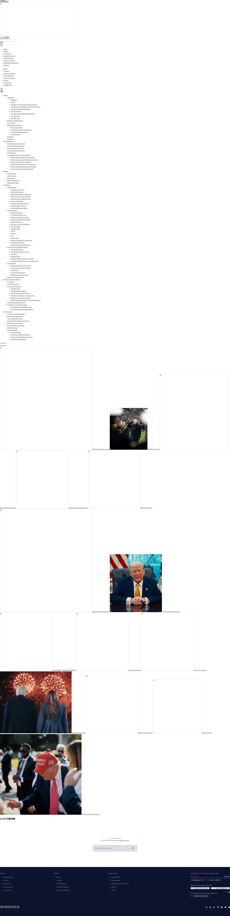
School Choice (16, 226)
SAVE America (9, 58)
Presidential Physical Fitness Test (22, 259)
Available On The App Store (201, 888)
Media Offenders (13, 183)
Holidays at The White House (17, 305)
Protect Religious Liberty (19, 208)
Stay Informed (12, 330)
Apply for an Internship (15, 323)
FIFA (12, 236)
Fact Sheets (11, 123)
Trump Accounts (9, 61)
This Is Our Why (16, 111)
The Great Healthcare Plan (20, 252)
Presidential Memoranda (19, 132)
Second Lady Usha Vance (15, 150)
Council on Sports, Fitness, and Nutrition (24, 261)
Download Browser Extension (201, 896)
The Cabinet (11, 153)
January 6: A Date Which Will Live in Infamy (25, 107)
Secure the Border (17, 201)
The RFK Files (15, 118)
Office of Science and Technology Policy (24, 160)
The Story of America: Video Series (22, 296)
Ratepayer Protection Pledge (21, 219)
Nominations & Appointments (21, 130)
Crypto (13, 233)
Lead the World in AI (17, 190)
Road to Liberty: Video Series (20, 298)
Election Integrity (9, 56)
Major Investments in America (21, 266)
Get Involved (8, 312)
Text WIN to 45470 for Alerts (20, 335)
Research (10, 139)
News (5, 49)
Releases (14, 100)
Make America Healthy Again (21, 199)
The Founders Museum (18, 291)
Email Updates (16, 332)
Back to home (124, 840)
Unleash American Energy (20, 203)
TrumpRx (14, 254)
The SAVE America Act (19, 215)
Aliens (13, 102)
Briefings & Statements (15, 121)
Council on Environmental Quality (22, 169)
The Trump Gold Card (18, 272)
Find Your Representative (15, 325)
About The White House (12, 279)
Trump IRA (14, 270)
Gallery (6, 51)
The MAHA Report (17, 249)
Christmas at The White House (21, 307)
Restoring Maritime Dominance (21, 240)
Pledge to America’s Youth (20, 275)
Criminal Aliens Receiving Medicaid (23, 114)
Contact (6, 65)
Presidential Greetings (15, 316)
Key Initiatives (12, 210)
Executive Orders (16, 127)
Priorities (7, 185)
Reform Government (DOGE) (21, 196)
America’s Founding (14, 286)
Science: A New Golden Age (20, 224)
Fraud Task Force (16, 222)
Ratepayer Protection (11, 63)
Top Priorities (11, 187)
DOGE (114, 890)
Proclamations (16, 134)
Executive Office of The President (18, 155)
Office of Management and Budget (23, 157)
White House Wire (13, 180)
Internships (7, 883)
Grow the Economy (17, 192)
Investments (8, 85)
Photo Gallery (11, 173)
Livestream (7, 54)
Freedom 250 (15, 229)
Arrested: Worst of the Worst (20, 109)
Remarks (10, 137)
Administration (9, 141)
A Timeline (11, 282)
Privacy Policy (8, 890)
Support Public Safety (18, 206)
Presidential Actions (14, 125)
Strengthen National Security (21, 194)
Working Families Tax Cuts (20, 217)
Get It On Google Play (221, 888)
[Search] (1, 42)
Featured (10, 98)
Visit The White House (14, 319)
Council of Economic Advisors (21, 162)
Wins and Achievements (15, 277)
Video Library (11, 176)
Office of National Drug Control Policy (23, 167)
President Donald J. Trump (16, 144)
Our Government (13, 284)
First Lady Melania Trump (15, 146)
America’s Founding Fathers (20, 293)
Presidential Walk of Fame (16, 302)
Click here (195, 880)
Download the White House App (18, 321)
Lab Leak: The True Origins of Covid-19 (24, 104)
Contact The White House (16, 314)
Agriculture (15, 238)
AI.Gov (13, 231)
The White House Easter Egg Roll (22, 309)
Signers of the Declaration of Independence (26, 300)
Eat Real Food (15, 256)
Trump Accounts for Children (21, 268)
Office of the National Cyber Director (23, 164)
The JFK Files (15, 116)
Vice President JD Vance (15, 148)
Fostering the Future (18, 243)
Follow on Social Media (18, 339)
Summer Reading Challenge (20, 245)
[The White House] (115, 20)
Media (6, 171)
